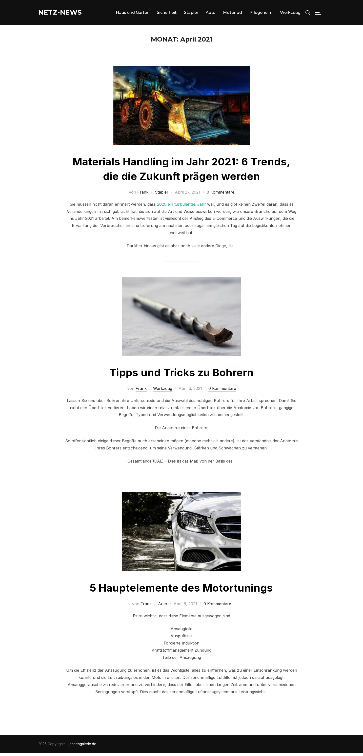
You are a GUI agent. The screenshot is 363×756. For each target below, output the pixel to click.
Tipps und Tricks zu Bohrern (181, 372)
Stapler (191, 12)
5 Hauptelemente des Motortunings (181, 587)
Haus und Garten (132, 12)
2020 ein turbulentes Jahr (181, 204)
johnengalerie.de (82, 744)
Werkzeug (290, 12)
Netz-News (60, 12)
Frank (142, 192)
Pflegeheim (261, 12)
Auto (211, 12)
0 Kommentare (220, 192)
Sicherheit (167, 12)
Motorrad (232, 12)
